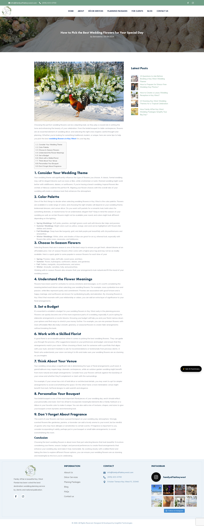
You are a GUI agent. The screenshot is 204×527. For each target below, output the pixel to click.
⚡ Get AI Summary (191, 369)
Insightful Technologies (123, 523)
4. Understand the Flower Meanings (50, 153)
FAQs (66, 491)
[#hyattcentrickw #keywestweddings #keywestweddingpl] (180, 501)
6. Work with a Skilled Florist (47, 158)
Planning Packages (117, 11)
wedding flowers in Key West (62, 138)
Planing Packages (72, 482)
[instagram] (23, 496)
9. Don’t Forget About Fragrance (49, 166)
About (81, 11)
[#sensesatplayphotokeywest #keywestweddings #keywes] (191, 490)
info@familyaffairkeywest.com (24, 3)
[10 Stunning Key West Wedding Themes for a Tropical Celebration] (134, 103)
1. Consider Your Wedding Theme (49, 144)
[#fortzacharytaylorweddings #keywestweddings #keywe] (168, 490)
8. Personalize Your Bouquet (47, 163)
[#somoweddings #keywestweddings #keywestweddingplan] (156, 490)
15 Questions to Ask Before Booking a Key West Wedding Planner (152, 79)
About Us (68, 472)
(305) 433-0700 (49, 3)
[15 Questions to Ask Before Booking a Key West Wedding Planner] (134, 78)
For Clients (137, 11)
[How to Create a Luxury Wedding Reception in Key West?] (134, 95)
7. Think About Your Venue (47, 161)
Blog (149, 11)
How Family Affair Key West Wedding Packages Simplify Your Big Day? (153, 112)
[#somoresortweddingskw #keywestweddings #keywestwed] (191, 501)
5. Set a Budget (43, 155)
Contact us (69, 496)
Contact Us (162, 11)
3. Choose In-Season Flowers (48, 150)
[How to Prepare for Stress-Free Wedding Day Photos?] (134, 86)
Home (71, 11)
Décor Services (95, 11)
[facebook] (188, 3)
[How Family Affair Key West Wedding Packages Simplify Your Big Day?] (134, 111)
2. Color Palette (43, 147)
